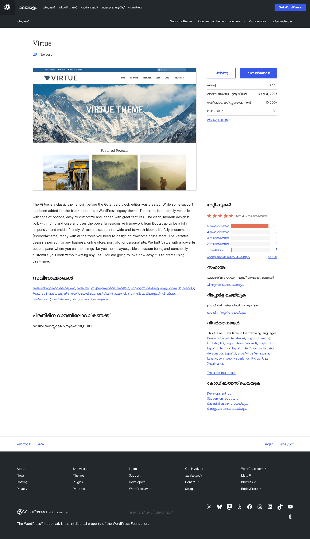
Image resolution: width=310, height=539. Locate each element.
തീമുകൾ (23, 21)
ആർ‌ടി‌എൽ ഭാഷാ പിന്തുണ (116, 293)
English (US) (267, 343)
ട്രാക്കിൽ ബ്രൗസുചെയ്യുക (227, 403)
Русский (257, 358)
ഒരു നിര (63, 293)
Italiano (212, 358)
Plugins (78, 482)
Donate (192, 482)
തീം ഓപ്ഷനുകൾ (148, 293)
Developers (137, 482)
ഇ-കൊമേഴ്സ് (186, 288)
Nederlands (241, 358)
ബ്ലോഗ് (83, 288)
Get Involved (194, 468)
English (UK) (215, 343)
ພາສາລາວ (225, 358)
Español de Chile (218, 348)
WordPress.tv (140, 488)
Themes (78, 475)
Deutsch (213, 338)
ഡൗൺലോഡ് (258, 73)
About (21, 468)
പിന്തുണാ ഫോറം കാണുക (225, 284)
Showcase (80, 468)
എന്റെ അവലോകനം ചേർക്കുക (228, 257)
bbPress (248, 482)
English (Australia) (232, 338)
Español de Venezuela (253, 353)
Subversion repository (222, 398)
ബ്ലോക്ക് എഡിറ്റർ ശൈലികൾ (54, 288)
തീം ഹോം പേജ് (217, 119)
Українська (215, 363)
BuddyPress (251, 488)
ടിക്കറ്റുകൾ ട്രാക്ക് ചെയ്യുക (227, 408)
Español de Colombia (247, 348)
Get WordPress (290, 7)
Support (134, 475)
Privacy (22, 488)
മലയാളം (62, 512)
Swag (191, 488)
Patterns (79, 488)
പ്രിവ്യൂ (221, 73)
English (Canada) (258, 338)
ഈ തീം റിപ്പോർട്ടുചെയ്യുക (226, 312)
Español (230, 353)
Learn (133, 468)
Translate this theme (221, 373)
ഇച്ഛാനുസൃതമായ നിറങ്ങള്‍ (110, 288)
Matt (246, 475)
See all (272, 257)
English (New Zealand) (241, 343)
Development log (219, 393)
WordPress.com (254, 468)
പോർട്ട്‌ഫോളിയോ (83, 293)
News (21, 475)
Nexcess (46, 54)
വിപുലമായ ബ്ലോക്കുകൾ (90, 299)
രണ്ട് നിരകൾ (61, 299)
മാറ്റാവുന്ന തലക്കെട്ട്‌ (145, 288)
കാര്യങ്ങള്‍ (193, 475)
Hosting (22, 482)
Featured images (44, 293)
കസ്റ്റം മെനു (168, 288)
